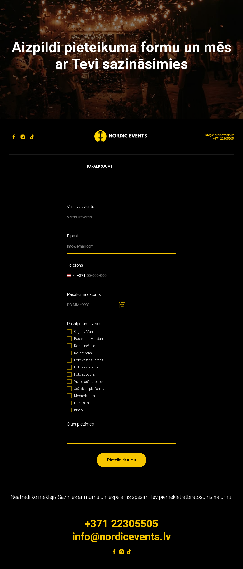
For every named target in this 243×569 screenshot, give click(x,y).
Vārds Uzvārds (80, 206)
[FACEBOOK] (114, 552)
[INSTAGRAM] (122, 552)
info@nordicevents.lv (219, 135)
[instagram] (23, 137)
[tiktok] (32, 137)
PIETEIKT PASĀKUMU (138, 166)
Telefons (75, 265)
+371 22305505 (223, 138)
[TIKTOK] (129, 552)
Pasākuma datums (84, 294)
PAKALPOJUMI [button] (99, 166)
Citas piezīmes (80, 424)
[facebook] (14, 137)
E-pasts (74, 235)
